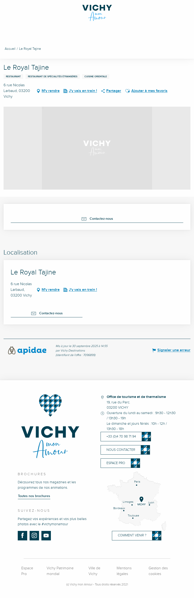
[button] (127, 91)
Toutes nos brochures (34, 496)
